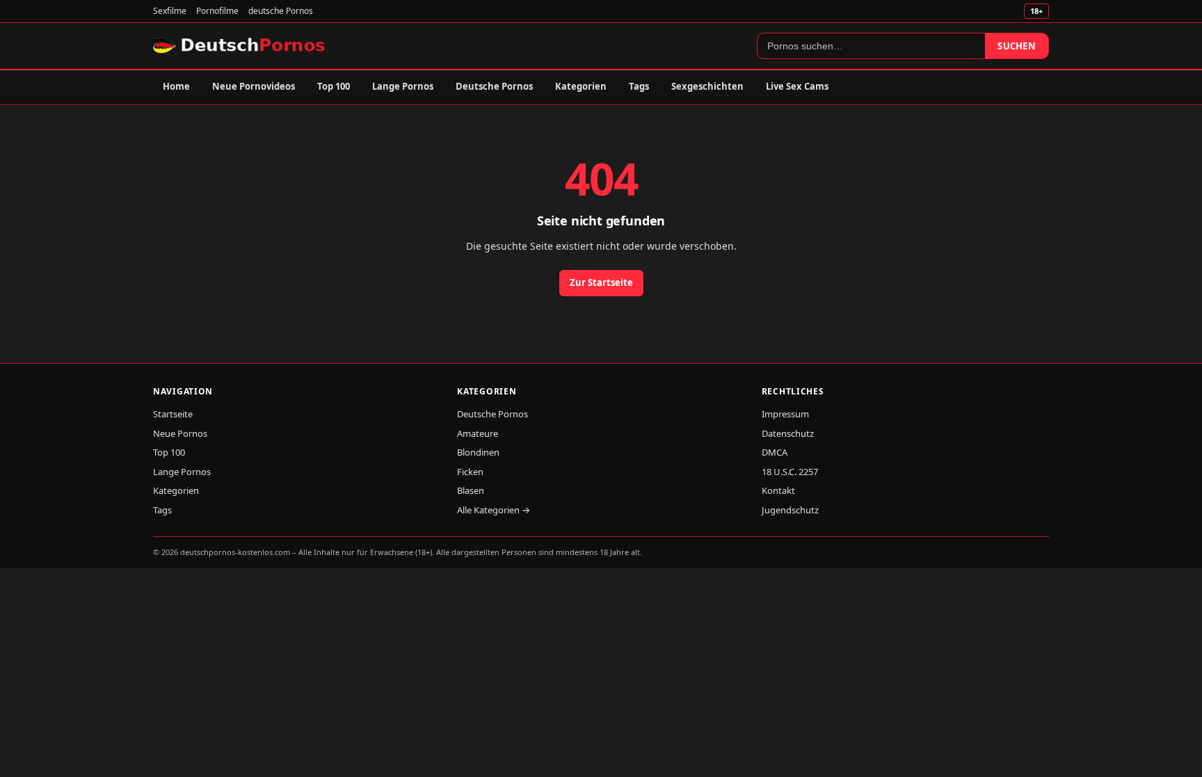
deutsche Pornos (280, 11)
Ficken (470, 471)
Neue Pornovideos (253, 86)
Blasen (470, 490)
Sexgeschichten (707, 86)
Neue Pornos (180, 433)
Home (176, 86)
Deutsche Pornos (494, 86)
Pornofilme (217, 11)
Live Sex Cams (797, 86)
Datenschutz (788, 433)
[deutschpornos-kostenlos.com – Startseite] (240, 45)
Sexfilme (169, 11)
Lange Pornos (402, 86)
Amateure (477, 433)
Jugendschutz (790, 510)
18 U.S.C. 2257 (790, 471)
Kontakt (778, 490)
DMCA (774, 452)
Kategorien (581, 86)
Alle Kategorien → (493, 510)
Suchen (1016, 46)
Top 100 (333, 86)
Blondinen (478, 452)
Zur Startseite (601, 282)
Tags (639, 86)
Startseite (173, 414)
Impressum (785, 414)
